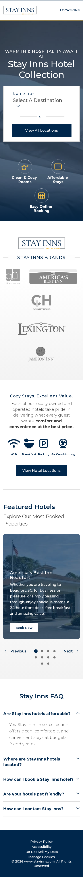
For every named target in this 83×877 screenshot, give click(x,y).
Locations (70, 10)
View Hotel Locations (41, 470)
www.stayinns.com (39, 861)
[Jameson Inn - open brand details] (41, 354)
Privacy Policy (41, 842)
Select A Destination (37, 100)
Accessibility (42, 847)
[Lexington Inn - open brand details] (42, 328)
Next (68, 651)
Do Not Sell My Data (41, 852)
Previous (18, 651)
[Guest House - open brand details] (13, 276)
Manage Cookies (41, 857)
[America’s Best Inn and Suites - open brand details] (53, 276)
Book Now (24, 628)
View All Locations (41, 130)
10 (48, 663)
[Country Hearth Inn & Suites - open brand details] (41, 302)
